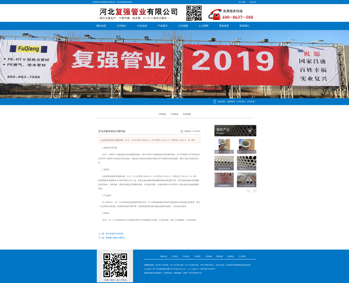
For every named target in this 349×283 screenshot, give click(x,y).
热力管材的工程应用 (114, 234)
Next (254, 190)
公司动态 (251, 102)
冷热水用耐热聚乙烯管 (246, 186)
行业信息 (174, 114)
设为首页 (253, 2)
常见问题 (187, 114)
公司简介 (122, 25)
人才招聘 (203, 25)
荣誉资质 (224, 25)
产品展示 (163, 25)
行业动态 (142, 25)
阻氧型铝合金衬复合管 (246, 152)
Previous (248, 190)
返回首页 (231, 102)
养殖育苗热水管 (224, 169)
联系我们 (244, 25)
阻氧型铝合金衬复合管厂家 (224, 152)
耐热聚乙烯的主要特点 (115, 238)
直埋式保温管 (224, 186)
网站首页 (101, 25)
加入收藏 (242, 2)
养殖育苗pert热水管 (247, 169)
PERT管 (101, 180)
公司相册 (183, 25)
